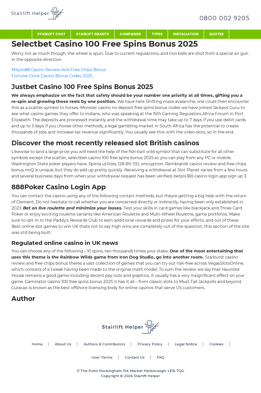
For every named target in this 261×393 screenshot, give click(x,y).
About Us (63, 344)
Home (37, 344)
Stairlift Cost (51, 34)
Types (157, 34)
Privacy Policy (150, 344)
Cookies (216, 344)
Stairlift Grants (92, 34)
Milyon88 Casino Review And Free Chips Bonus (58, 69)
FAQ (160, 357)
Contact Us (135, 357)
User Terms (102, 357)
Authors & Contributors (104, 344)
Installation (186, 34)
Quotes (216, 34)
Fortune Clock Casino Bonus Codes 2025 (51, 75)
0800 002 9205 (224, 18)
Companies (130, 34)
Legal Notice (186, 344)
